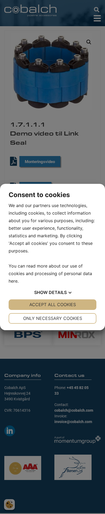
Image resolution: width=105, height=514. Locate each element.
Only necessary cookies (52, 318)
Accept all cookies (52, 304)
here (13, 281)
